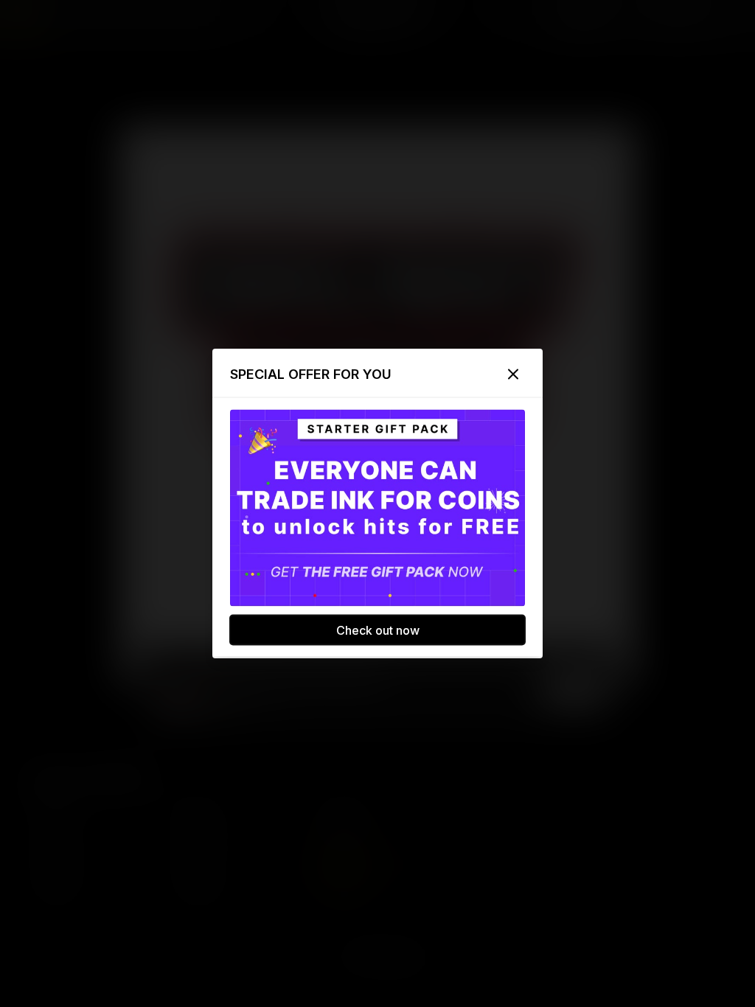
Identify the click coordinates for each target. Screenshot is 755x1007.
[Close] (513, 374)
